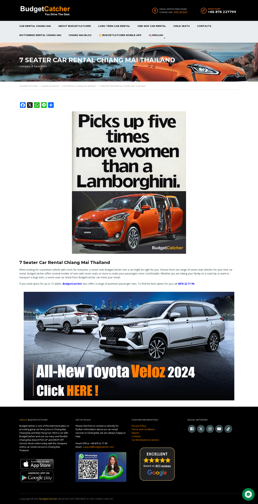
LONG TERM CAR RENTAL (114, 26)
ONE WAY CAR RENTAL (151, 26)
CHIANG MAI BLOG (80, 35)
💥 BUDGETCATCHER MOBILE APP (120, 35)
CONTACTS (204, 26)
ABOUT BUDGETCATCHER (74, 26)
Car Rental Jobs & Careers (145, 439)
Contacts (136, 436)
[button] (157, 464)
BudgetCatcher (72, 283)
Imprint (135, 432)
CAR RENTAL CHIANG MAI (35, 26)
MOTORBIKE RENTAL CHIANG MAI (40, 35)
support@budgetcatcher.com (98, 446)
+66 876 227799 (222, 12)
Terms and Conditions (143, 429)
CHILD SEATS (181, 26)
